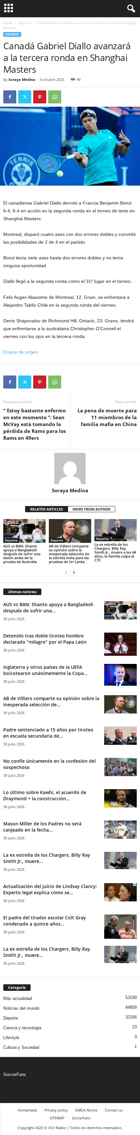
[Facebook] (9, 96)
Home (7, 23)
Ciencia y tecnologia (22, 1027)
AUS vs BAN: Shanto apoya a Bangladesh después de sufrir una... (48, 607)
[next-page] (74, 572)
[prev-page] (66, 572)
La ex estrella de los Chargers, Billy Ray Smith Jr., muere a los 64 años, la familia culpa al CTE (115, 552)
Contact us (114, 1110)
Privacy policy (56, 1110)
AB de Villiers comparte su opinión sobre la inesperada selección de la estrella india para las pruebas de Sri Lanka (69, 554)
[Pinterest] (39, 96)
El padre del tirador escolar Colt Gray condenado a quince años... (44, 920)
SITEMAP (57, 1117)
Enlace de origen (20, 352)
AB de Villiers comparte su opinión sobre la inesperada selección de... (51, 701)
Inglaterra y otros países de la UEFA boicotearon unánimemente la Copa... (45, 670)
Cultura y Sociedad (21, 1047)
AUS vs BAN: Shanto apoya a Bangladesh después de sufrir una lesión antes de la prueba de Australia (21, 554)
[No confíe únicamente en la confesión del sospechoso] (120, 767)
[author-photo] (70, 468)
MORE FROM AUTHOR (91, 509)
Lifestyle (11, 1037)
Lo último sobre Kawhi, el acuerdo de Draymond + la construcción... (44, 795)
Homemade (27, 1110)
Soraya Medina (21, 79)
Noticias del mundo (21, 1008)
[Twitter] (24, 96)
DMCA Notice (86, 1110)
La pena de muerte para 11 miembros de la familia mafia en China (107, 417)
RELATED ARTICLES (46, 509)
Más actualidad (17, 998)
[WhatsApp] (54, 96)
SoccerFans (14, 1074)
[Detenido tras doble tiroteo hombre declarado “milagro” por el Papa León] (120, 644)
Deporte (25, 23)
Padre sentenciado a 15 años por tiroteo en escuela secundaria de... (48, 733)
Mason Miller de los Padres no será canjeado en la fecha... (42, 827)
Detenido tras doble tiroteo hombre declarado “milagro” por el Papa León (45, 639)
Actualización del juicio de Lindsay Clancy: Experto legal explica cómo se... (50, 889)
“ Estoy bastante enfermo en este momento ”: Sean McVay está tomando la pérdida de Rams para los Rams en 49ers (34, 424)
